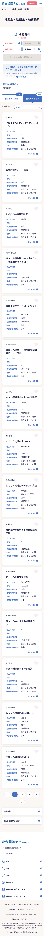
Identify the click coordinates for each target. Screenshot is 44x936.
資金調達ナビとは (13, 857)
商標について (32, 924)
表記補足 (8, 821)
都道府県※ (9, 43)
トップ (4, 9)
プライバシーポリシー (23, 914)
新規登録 (32, 3)
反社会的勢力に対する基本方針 (16, 924)
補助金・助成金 (11, 98)
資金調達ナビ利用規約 (15, 919)
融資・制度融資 (32, 98)
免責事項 (35, 914)
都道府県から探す (12, 830)
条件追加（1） (30, 49)
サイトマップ (29, 919)
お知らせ (9, 863)
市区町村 (28, 43)
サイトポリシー (9, 914)
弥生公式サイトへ (26, 929)
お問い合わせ (14, 929)
